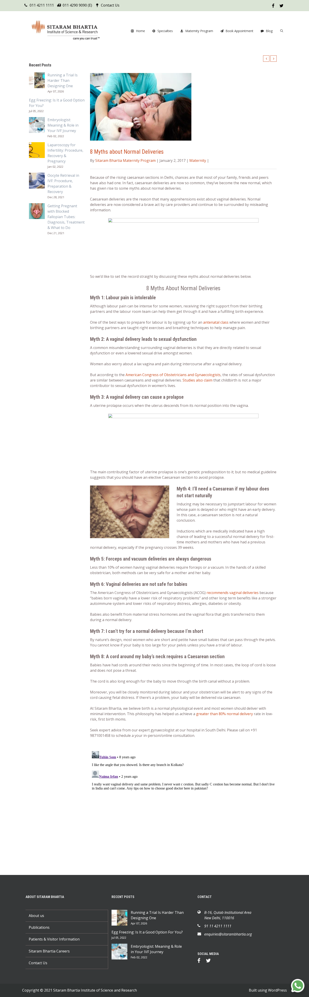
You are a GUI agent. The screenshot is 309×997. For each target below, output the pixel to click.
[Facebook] (201, 961)
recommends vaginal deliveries (233, 592)
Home (140, 31)
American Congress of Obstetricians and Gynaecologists (173, 374)
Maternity (197, 160)
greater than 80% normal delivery (224, 713)
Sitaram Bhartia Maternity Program (125, 160)
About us (36, 915)
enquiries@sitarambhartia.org (228, 934)
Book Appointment (239, 31)
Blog (269, 31)
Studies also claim (197, 380)
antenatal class (215, 322)
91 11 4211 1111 (217, 926)
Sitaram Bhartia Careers (49, 951)
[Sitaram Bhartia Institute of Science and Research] (69, 31)
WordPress (277, 990)
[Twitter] (210, 961)
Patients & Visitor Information (54, 939)
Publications (39, 927)
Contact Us (110, 5)
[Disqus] (183, 805)
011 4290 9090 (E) (77, 5)
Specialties (165, 31)
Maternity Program (199, 31)
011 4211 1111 (42, 5)
